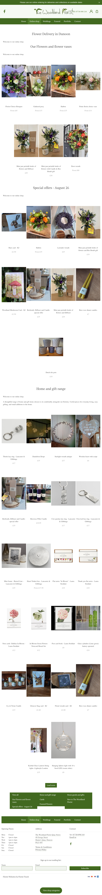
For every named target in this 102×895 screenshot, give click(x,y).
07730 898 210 (81, 11)
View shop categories (51, 890)
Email (37, 865)
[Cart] (98, 11)
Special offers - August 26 (22, 806)
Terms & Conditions (43, 847)
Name (3, 865)
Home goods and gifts (75, 795)
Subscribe (85, 868)
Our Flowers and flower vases (21, 800)
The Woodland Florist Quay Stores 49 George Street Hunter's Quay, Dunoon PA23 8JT (48, 838)
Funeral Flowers (46, 804)
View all (15, 795)
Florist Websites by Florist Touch (16, 877)
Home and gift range (48, 795)
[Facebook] (4, 11)
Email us (73, 837)
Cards (42, 799)
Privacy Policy (40, 849)
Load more (51, 785)
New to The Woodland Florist (76, 800)
